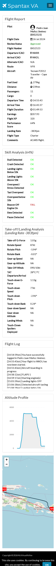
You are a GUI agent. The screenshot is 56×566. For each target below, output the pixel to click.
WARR (35, 52)
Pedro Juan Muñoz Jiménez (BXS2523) (39, 31)
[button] (51, 508)
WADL (35, 57)
